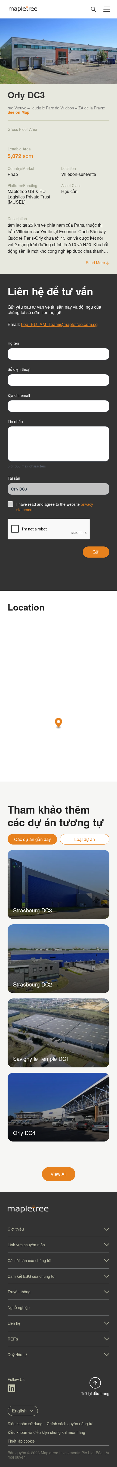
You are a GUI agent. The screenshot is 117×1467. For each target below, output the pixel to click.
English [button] (19, 1411)
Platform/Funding (22, 185)
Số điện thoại (19, 369)
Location (68, 168)
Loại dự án (84, 839)
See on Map (18, 112)
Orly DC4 (24, 1133)
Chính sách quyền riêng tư (70, 1423)
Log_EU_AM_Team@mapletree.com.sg (59, 324)
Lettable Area (19, 148)
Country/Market (21, 168)
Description (17, 218)
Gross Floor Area (22, 129)
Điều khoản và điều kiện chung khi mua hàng (46, 1432)
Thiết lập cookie (21, 1441)
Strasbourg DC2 (32, 984)
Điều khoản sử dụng (25, 1423)
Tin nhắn (15, 421)
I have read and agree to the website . (54, 506)
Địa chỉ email (19, 395)
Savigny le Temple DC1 (41, 1059)
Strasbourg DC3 (32, 910)
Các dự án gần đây (32, 839)
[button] (58, 723)
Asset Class (71, 185)
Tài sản (14, 478)
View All (59, 1174)
